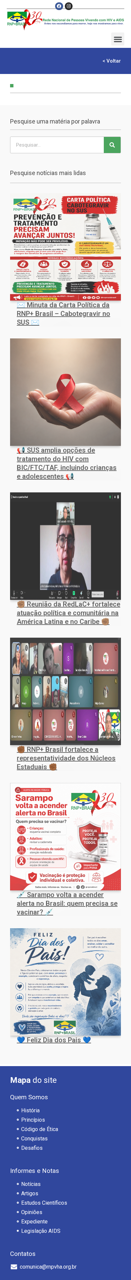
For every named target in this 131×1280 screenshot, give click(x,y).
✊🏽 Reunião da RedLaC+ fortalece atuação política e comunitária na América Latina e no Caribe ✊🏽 (68, 613)
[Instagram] (69, 6)
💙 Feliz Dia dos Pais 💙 (54, 1040)
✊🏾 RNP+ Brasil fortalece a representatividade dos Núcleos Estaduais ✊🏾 (66, 758)
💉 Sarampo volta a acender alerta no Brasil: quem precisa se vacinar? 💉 (67, 903)
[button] (117, 39)
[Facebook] (59, 6)
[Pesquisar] (112, 145)
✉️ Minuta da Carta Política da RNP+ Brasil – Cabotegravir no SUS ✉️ (63, 313)
